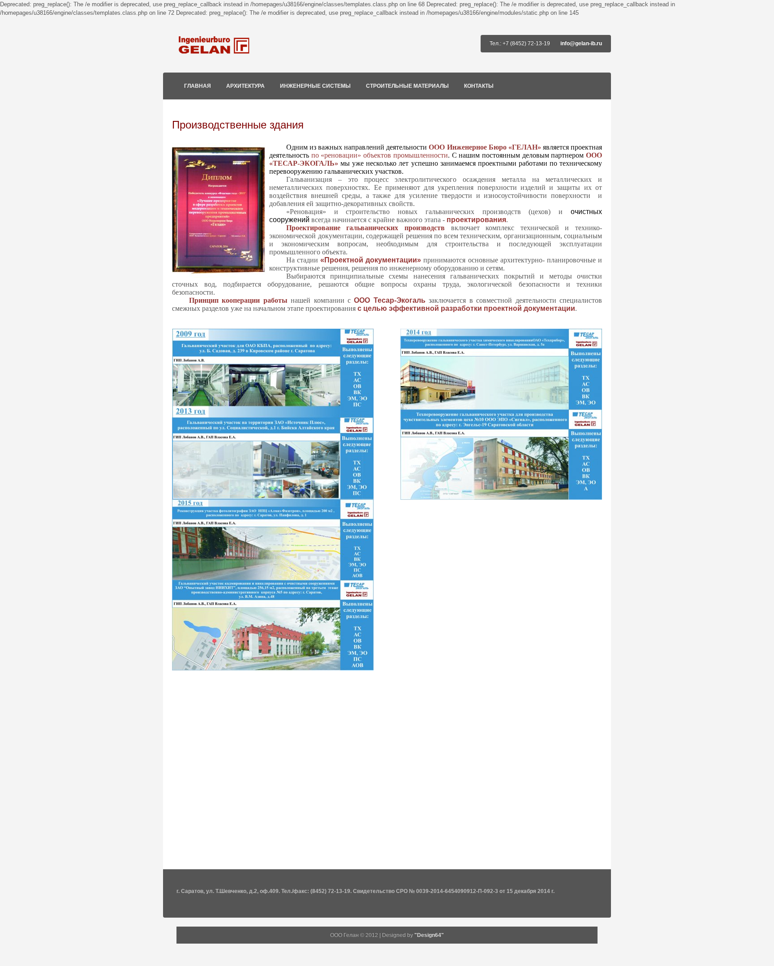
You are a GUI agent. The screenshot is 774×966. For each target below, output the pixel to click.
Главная (197, 86)
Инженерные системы (315, 86)
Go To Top (387, 864)
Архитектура (245, 86)
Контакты (479, 86)
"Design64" (429, 935)
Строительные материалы (407, 86)
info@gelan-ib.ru (581, 43)
